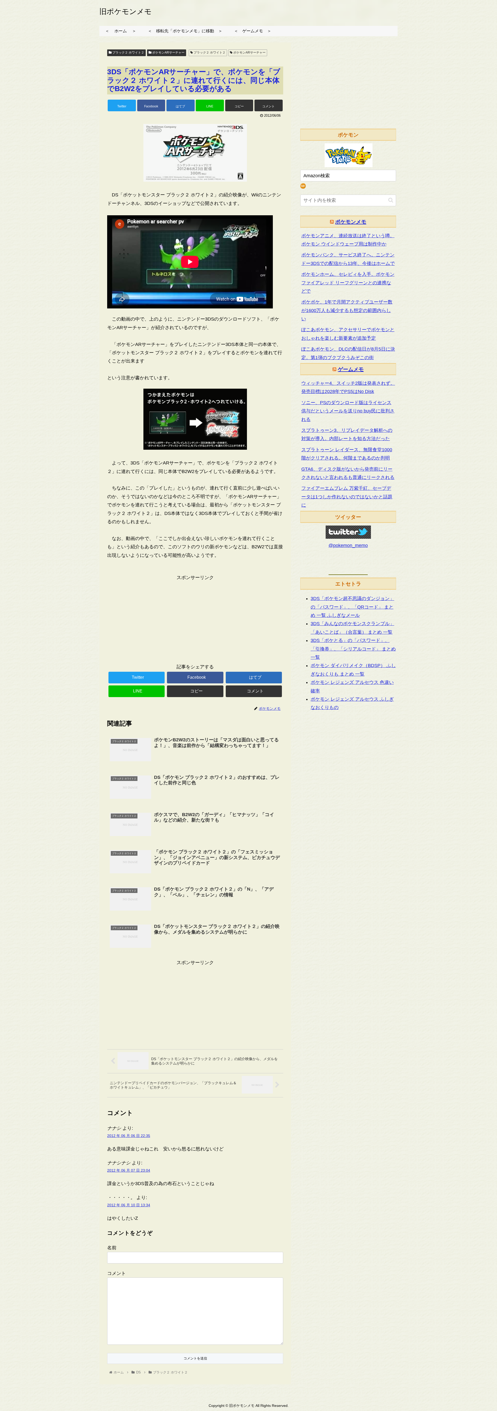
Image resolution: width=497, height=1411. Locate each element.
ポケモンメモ (350, 222)
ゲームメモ (351, 369)
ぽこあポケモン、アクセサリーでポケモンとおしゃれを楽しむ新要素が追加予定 (347, 334)
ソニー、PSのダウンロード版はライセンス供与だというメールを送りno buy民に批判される (347, 411)
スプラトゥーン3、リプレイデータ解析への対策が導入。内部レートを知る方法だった (346, 434)
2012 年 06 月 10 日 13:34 (128, 1205)
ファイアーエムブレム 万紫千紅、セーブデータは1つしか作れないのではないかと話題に (346, 497)
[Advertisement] (195, 618)
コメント (116, 1273)
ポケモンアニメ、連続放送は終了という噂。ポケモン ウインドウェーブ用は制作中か (347, 240)
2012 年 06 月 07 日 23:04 (128, 1170)
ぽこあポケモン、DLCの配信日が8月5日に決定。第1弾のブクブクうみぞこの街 (348, 353)
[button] (390, 200)
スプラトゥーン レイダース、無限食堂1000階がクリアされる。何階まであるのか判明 (346, 454)
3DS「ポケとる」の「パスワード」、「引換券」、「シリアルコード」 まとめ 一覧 (353, 649)
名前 (111, 1247)
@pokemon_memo (348, 545)
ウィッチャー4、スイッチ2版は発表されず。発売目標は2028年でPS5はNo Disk (348, 387)
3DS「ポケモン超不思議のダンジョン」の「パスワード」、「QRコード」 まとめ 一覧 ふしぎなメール (352, 607)
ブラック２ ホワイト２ (128, 52)
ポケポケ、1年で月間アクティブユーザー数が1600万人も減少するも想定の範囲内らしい (346, 310)
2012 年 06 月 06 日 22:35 (128, 1136)
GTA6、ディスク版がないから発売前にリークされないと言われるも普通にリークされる (347, 473)
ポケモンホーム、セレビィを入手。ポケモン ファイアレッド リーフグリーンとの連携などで (347, 283)
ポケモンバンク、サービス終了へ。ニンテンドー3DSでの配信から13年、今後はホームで (348, 259)
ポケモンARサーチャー (168, 52)
